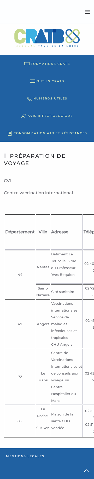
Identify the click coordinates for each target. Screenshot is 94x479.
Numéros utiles (50, 98)
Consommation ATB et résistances (50, 133)
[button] (87, 12)
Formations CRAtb (50, 64)
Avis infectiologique (50, 116)
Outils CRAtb (50, 81)
